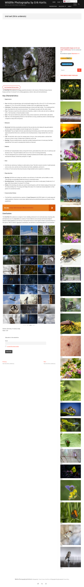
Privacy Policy (66, 579)
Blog (59, 2)
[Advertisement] (42, 34)
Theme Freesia (42, 579)
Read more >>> (75, 53)
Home (54, 2)
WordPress (47, 579)
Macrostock (53, 6)
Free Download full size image (11, 87)
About (69, 6)
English (68, 1)
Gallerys (61, 6)
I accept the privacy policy (13, 346)
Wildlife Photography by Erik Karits (25, 2)
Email (6, 340)
